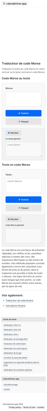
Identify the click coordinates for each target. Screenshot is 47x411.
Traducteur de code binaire (19, 300)
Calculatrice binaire (15, 305)
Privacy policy (15, 407)
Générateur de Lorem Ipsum (15, 348)
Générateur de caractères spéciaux (18, 370)
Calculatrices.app (11, 384)
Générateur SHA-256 (12, 329)
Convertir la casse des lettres (15, 357)
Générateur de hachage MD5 (16, 339)
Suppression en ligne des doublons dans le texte (21, 363)
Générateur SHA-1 (11, 334)
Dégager (24, 121)
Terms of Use (29, 407)
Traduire (24, 113)
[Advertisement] (23, 32)
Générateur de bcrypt (12, 353)
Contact (7, 389)
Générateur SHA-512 (12, 325)
